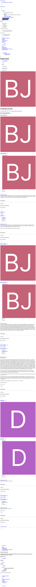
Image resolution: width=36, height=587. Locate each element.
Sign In (5, 15)
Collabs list (4, 565)
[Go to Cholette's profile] (2, 213)
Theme (3, 567)
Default (5, 569)
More (3, 42)
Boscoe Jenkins (3, 115)
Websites (3, 38)
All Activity (4, 41)
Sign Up (3, 19)
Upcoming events (4, 40)
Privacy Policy (4, 570)
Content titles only (6, 35)
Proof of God (4, 58)
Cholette (2, 212)
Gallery (3, 39)
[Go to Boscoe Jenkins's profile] (18, 106)
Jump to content (2, 0)
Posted (3, 194)
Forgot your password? (7, 16)
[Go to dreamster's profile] (19, 474)
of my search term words (7, 30)
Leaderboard (4, 558)
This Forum (5, 25)
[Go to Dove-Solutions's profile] (3, 346)
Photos (3, 562)
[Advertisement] (18, 537)
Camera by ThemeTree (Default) (8, 568)
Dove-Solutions (3, 344)
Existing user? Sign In (5, 9)
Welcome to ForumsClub (6, 579)
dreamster (2, 400)
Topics (4, 24)
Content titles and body (6, 34)
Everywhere (5, 23)
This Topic (5, 26)
